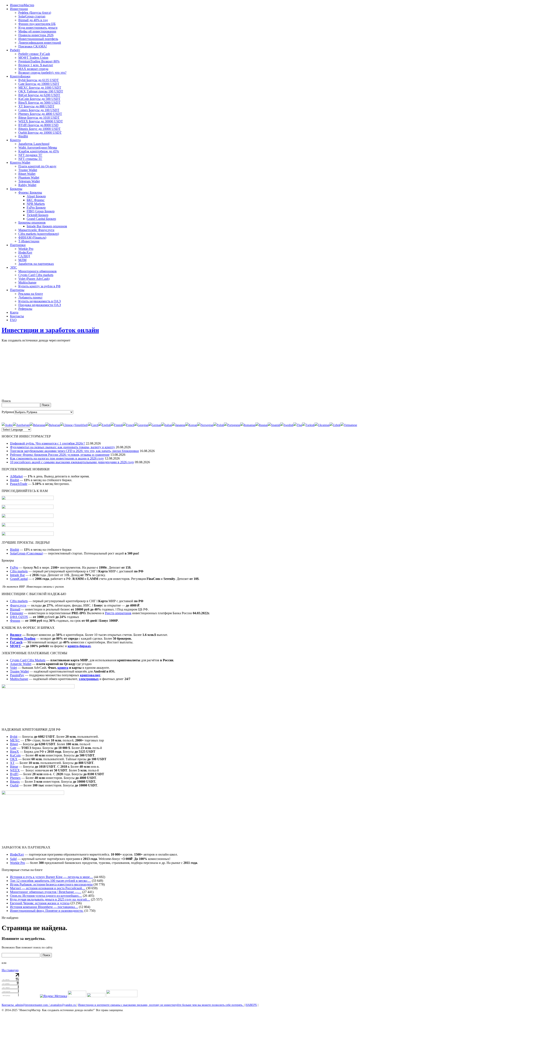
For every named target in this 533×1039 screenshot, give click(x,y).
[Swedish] (286, 425)
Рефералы (25, 308)
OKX (13, 759)
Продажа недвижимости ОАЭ (39, 305)
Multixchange (27, 282)
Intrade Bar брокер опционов (47, 226)
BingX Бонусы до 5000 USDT (39, 102)
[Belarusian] (37, 425)
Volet (13, 667)
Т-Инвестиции (28, 241)
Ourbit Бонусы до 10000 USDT (40, 132)
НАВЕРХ (251, 1005)
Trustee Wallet (27, 170)
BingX (14, 751)
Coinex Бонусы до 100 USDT (38, 110)
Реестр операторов (118, 613)
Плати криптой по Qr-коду (37, 166)
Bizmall (15, 609)
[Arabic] (7, 425)
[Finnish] (117, 425)
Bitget (14, 744)
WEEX (15, 770)
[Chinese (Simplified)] (74, 425)
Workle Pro (25, 248)
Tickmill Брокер (37, 215)
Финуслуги (18, 605)
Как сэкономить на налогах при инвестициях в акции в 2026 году (57, 458)
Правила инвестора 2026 (36, 35)
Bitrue (14, 766)
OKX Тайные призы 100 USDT (40, 91)
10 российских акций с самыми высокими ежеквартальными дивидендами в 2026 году (72, 462)
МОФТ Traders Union (33, 57)
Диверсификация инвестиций (39, 42)
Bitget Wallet (26, 174)
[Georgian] (141, 425)
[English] (104, 425)
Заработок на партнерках (36, 263)
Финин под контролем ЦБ (37, 24)
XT (12, 763)
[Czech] (93, 425)
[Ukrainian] (322, 425)
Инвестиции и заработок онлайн (50, 330)
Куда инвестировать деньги (37, 27)
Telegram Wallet (29, 181)
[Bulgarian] (52, 425)
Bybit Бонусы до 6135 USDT (38, 80)
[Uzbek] (335, 425)
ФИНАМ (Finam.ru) (32, 237)
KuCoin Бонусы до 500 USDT (39, 99)
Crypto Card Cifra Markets (27, 660)
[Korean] (191, 425)
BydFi (14, 774)
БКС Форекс (36, 200)
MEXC (15, 740)
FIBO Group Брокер (41, 211)
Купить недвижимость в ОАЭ (39, 301)
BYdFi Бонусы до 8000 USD (38, 125)
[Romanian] (247, 425)
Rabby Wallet (27, 185)
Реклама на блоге (30, 293)
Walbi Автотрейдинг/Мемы (37, 147)
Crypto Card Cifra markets (35, 275)
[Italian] (166, 425)
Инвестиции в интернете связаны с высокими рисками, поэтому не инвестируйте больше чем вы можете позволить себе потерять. (161, 1005)
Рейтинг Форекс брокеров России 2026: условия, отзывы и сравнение (60, 454)
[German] (154, 425)
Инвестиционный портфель (38, 39)
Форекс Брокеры (30, 192)
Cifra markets (19, 571)
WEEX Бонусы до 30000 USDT (40, 121)
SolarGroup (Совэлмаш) (26, 553)
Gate (13, 748)
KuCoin (15, 755)
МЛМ (22, 260)
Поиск (6, 401)
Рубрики (8, 412)
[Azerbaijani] (21, 425)
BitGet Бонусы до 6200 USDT (39, 95)
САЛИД (24, 256)
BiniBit (23, 136)
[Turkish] (308, 425)
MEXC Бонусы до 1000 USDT (39, 87)
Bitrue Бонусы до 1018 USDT (39, 117)
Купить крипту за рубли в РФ (39, 286)
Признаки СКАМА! (32, 46)
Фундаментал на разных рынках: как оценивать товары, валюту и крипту (62, 447)
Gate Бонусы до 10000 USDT (38, 84)
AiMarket (16, 476)
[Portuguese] (232, 425)
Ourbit (14, 785)
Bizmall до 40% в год (33, 20)
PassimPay (17, 675)
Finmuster (16, 613)
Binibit (14, 480)
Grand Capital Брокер (41, 219)
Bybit (13, 736)
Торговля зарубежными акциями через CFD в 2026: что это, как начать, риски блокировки (74, 451)
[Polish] (218, 425)
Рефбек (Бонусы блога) (34, 12)
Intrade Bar (17, 575)
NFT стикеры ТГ (30, 159)
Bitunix (15, 781)
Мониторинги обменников (37, 271)
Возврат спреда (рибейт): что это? (42, 72)
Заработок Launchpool (33, 144)
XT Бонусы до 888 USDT (36, 106)
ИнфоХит (25, 252)
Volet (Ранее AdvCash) (34, 278)
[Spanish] (274, 425)
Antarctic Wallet (20, 664)
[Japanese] (178, 425)
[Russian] (261, 425)
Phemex (15, 778)
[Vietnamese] (348, 425)
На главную (10, 970)
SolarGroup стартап (31, 16)
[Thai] (297, 425)
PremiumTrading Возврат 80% (39, 61)
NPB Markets (36, 204)
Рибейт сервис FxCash (34, 54)
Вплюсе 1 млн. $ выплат (35, 65)
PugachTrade (18, 484)
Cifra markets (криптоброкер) (38, 233)
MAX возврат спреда (33, 69)
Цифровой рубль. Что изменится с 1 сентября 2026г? (47, 443)
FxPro (14, 567)
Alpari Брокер (36, 196)
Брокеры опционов (32, 222)
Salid (13, 859)
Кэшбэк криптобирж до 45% (38, 151)
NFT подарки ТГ (30, 155)
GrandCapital (19, 579)
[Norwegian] (205, 425)
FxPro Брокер (36, 207)
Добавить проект (30, 297)
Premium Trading (22, 638)
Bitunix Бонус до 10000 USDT (39, 129)
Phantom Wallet (28, 177)
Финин (15, 620)
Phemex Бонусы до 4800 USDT (40, 114)
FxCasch (16, 642)
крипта (62, 667)
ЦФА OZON (19, 617)
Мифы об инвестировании (37, 31)
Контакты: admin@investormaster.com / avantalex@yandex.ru (39, 1005)
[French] (128, 425)
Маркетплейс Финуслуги (36, 230)
